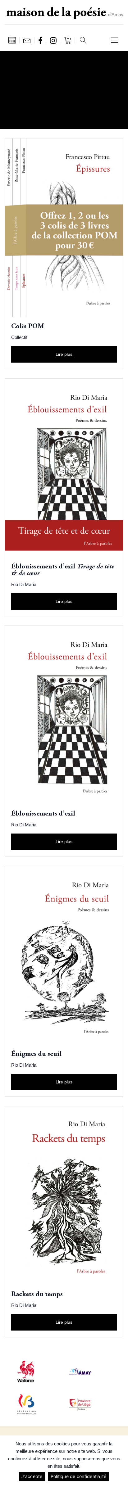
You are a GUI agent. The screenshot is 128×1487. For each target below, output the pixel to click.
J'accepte (31, 1476)
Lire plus (64, 354)
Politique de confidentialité (79, 1476)
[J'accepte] (120, 1461)
